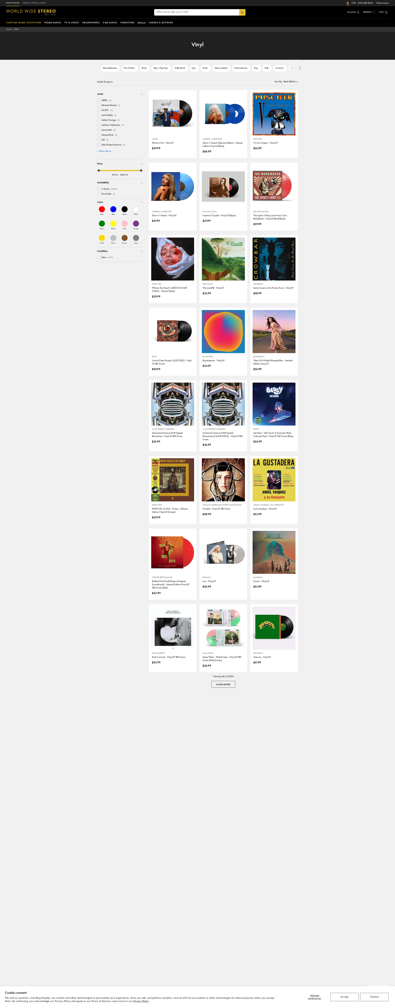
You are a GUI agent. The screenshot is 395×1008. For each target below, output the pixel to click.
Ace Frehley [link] (109, 115)
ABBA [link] (107, 100)
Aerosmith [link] (109, 130)
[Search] (242, 12)
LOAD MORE (223, 684)
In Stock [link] (109, 189)
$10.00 (115, 175)
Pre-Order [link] (108, 194)
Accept (344, 997)
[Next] (300, 68)
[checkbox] (98, 100)
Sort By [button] (278, 82)
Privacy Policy (141, 1001)
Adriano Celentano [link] (113, 125)
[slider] (99, 170)
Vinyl (16, 29)
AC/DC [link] (107, 110)
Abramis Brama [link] (111, 105)
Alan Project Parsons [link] (113, 145)
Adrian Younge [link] (111, 120)
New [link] (107, 257)
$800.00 (124, 175)
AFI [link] (105, 140)
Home (8, 29)
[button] (383, 12)
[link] (102, 210)
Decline (374, 997)
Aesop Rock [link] (109, 135)
